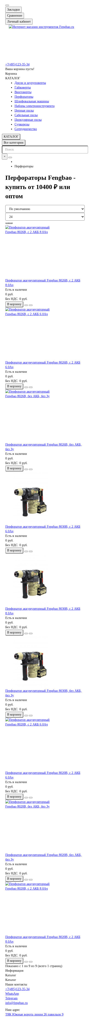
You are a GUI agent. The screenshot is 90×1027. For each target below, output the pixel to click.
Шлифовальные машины (32, 101)
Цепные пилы (24, 110)
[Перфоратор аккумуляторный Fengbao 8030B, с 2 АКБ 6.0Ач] (45, 497)
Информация (14, 970)
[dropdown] (7, 5)
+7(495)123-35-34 (17, 64)
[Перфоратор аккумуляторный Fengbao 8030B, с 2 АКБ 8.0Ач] (45, 580)
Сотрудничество (26, 129)
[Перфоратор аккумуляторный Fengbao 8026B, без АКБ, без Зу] (45, 415)
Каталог (10, 975)
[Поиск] (10, 157)
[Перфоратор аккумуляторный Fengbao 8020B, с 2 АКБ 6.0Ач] (45, 744)
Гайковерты (23, 87)
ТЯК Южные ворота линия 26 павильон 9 (34, 1014)
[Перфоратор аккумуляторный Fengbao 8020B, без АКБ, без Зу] (45, 826)
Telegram (11, 998)
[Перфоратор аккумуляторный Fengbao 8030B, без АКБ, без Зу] (45, 662)
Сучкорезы (22, 124)
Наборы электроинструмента (34, 106)
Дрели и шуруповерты (30, 83)
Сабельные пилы (26, 115)
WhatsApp (12, 993)
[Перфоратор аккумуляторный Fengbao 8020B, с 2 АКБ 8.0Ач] (45, 908)
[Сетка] (7, 223)
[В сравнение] (31, 305)
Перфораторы (24, 96)
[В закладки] (26, 305)
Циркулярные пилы (28, 119)
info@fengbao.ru (16, 1003)
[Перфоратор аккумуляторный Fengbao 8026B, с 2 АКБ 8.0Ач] (45, 251)
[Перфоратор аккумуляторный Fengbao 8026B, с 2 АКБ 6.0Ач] (45, 333)
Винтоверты (23, 92)
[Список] (10, 223)
